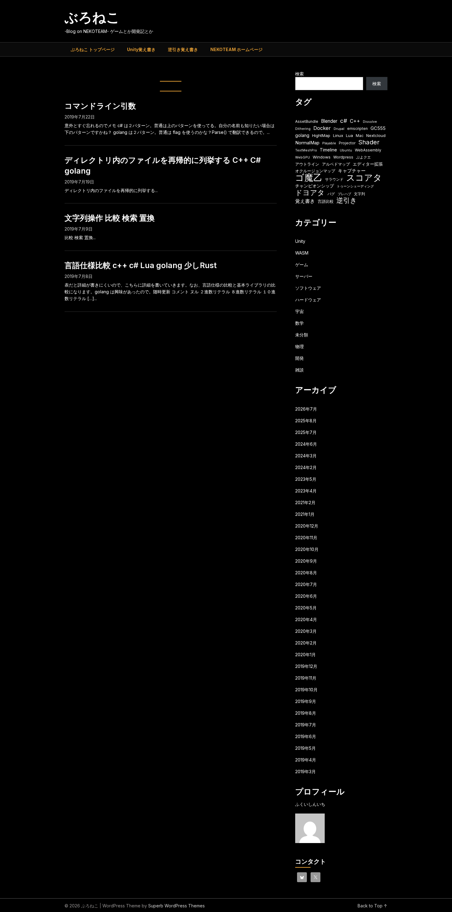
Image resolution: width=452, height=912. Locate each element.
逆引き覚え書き (183, 49)
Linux (338, 135)
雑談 (299, 369)
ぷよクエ (363, 157)
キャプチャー (352, 171)
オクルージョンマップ (315, 170)
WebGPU (302, 157)
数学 (299, 323)
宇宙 (299, 311)
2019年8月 (305, 713)
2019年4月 (305, 759)
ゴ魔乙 (308, 177)
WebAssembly (368, 150)
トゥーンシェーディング (355, 186)
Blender (329, 121)
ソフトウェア (308, 288)
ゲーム (301, 264)
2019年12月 (306, 666)
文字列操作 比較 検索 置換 (110, 218)
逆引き (346, 200)
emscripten (357, 128)
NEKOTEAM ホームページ (236, 49)
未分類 (301, 334)
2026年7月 (306, 409)
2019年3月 (305, 771)
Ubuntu (346, 150)
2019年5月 (305, 748)
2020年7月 (306, 584)
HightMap (321, 135)
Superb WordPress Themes (176, 905)
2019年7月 (305, 724)
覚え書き (305, 201)
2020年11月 (306, 537)
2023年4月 (306, 490)
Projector (347, 143)
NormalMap (307, 143)
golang (302, 135)
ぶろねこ (92, 17)
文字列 (359, 193)
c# (343, 121)
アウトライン (307, 164)
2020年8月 (306, 572)
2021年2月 (305, 502)
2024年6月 (306, 444)
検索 (299, 73)
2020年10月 (307, 549)
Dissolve (370, 122)
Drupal (339, 129)
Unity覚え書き (141, 49)
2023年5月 (305, 479)
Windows (322, 157)
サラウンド (334, 179)
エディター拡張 (368, 164)
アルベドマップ (336, 164)
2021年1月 (305, 514)
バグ (331, 193)
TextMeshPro (306, 150)
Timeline (328, 149)
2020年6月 (306, 596)
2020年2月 (306, 642)
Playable (329, 143)
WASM (301, 252)
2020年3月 (306, 631)
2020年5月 (306, 607)
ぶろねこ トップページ (93, 49)
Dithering (303, 129)
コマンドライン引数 (100, 105)
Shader (368, 142)
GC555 (378, 128)
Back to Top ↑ (372, 905)
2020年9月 (306, 561)
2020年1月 (305, 654)
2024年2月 (306, 467)
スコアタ (364, 178)
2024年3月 (306, 455)
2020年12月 (306, 525)
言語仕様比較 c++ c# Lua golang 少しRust (141, 265)
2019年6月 (305, 736)
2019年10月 (306, 689)
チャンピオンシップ (314, 185)
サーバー (303, 276)
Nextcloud (376, 135)
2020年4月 (306, 619)
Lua (349, 135)
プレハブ (344, 194)
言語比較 (326, 201)
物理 (299, 346)
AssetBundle (306, 121)
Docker (322, 128)
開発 (299, 358)
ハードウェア (308, 299)
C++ (355, 121)
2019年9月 (305, 701)
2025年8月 (306, 420)
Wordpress (343, 157)
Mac (359, 135)
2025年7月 (306, 432)
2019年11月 (305, 678)
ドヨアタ (310, 193)
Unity (300, 241)
